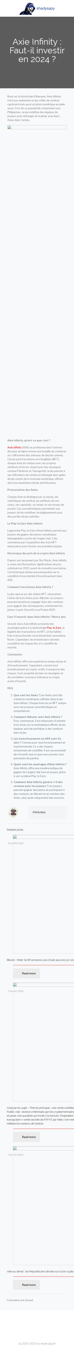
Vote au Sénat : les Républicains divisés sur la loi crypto (40, 1271)
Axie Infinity (14, 447)
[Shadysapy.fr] (37, 8)
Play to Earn (54, 627)
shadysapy (39, 812)
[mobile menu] (68, 8)
